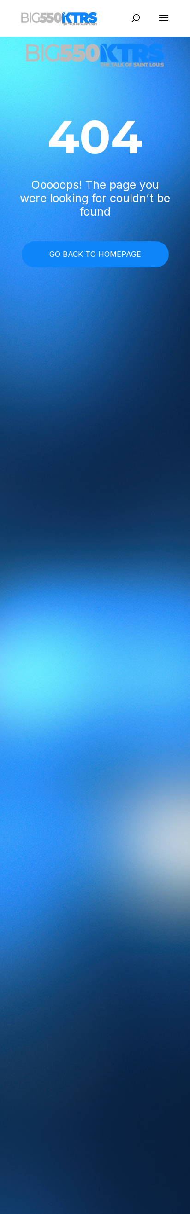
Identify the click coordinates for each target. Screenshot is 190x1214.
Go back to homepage (95, 254)
